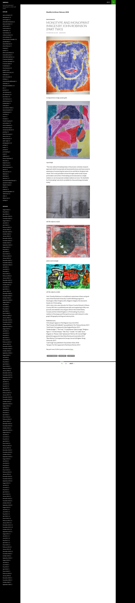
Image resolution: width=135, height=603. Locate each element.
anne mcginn (6, 19)
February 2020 (6, 315)
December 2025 (7, 216)
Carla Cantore (6, 28)
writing (4, 200)
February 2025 (6, 227)
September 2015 (7, 430)
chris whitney (6, 37)
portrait (5, 149)
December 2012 (7, 498)
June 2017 (5, 384)
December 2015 (7, 423)
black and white (6, 24)
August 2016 (6, 406)
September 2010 (7, 558)
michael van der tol (7, 129)
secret (4, 169)
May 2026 (5, 212)
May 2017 (5, 386)
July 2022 (5, 267)
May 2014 (5, 465)
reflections (5, 156)
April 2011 (5, 542)
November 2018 (7, 348)
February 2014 (6, 472)
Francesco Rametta (7, 61)
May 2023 (5, 249)
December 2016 (7, 397)
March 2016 (6, 417)
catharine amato (7, 35)
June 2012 (5, 511)
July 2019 (5, 331)
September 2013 (7, 481)
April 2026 (5, 214)
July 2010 (5, 562)
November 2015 (7, 425)
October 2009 (6, 582)
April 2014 (5, 467)
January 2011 (6, 549)
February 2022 (6, 276)
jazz (4, 88)
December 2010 (7, 551)
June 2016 (5, 410)
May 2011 (5, 540)
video (4, 196)
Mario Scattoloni (7, 125)
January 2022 (6, 278)
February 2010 (6, 573)
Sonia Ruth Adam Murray (9, 180)
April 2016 (5, 414)
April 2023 (5, 251)
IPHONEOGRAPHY (7, 85)
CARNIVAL (5, 30)
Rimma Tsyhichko (7, 158)
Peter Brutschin (6, 138)
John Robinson (6, 99)
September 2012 (7, 505)
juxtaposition (6, 103)
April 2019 (5, 337)
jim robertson (6, 94)
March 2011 (6, 544)
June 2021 (5, 287)
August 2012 (6, 507)
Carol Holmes (6, 32)
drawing (5, 48)
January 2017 (6, 395)
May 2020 (5, 309)
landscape (5, 105)
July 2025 (5, 223)
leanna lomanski (6, 110)
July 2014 (5, 461)
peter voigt (5, 140)
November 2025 (7, 218)
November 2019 (7, 322)
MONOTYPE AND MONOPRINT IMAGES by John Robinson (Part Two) (67, 26)
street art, (5, 189)
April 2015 (5, 441)
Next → (72, 363)
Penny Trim (5, 136)
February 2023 (6, 256)
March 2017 (6, 390)
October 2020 (6, 298)
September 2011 (7, 531)
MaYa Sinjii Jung (6, 127)
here (71, 349)
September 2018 (7, 353)
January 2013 (6, 496)
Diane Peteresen (7, 43)
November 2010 (7, 553)
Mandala (5, 118)
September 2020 (7, 300)
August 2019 (6, 328)
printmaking (6, 151)
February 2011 (6, 547)
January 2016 (6, 421)
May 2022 (5, 271)
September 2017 (7, 377)
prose (4, 154)
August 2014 (6, 459)
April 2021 (5, 289)
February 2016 (6, 419)
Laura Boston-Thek (7, 107)
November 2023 (7, 240)
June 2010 (5, 564)
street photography (7, 191)
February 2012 (6, 520)
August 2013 (6, 483)
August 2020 (6, 302)
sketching (5, 176)
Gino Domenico (6, 68)
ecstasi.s (5, 50)
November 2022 (7, 262)
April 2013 (5, 492)
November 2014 (7, 452)
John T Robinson (52, 355)
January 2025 (6, 229)
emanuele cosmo (7, 54)
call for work (6, 26)
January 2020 (6, 317)
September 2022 (7, 264)
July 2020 (5, 304)
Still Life (4, 187)
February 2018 (6, 368)
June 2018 (5, 359)
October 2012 (6, 503)
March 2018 (6, 366)
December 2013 (7, 476)
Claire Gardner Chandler (9, 39)
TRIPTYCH (5, 193)
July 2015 (5, 434)
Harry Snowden (6, 77)
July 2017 (5, 381)
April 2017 (5, 388)
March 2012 (6, 518)
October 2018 (6, 350)
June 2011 (5, 538)
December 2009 (7, 578)
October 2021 (6, 284)
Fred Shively (6, 66)
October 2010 (6, 556)
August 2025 (6, 220)
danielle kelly (6, 41)
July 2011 (5, 536)
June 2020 (5, 306)
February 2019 (6, 342)
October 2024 (6, 234)
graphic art (5, 70)
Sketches (5, 174)
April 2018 (5, 364)
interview (5, 83)
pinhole (4, 145)
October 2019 (6, 324)
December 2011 (7, 525)
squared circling (6, 182)
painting (5, 132)
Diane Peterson (6, 46)
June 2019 (5, 333)
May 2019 (5, 335)
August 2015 (6, 432)
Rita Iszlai (5, 160)
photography (50, 19)
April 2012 (5, 516)
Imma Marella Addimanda (9, 81)
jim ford (5, 90)
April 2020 (5, 311)
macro (4, 116)
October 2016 (6, 401)
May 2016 (5, 412)
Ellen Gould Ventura (7, 52)
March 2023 (6, 253)
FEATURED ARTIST (7, 57)
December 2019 (7, 320)
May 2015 (5, 439)
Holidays (5, 79)
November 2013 (7, 478)
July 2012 (5, 509)
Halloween (5, 74)
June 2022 (5, 269)
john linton (5, 96)
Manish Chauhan (7, 121)
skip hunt (5, 178)
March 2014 (6, 470)
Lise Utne (5, 114)
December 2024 (7, 231)
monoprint (62, 355)
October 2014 (6, 454)
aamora (5, 2)
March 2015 (6, 443)
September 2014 (7, 456)
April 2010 (5, 569)
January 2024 (6, 236)
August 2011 (6, 533)
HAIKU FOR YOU (7, 72)
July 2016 (5, 408)
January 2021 (6, 291)
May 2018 (5, 361)
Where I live (5, 198)
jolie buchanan (6, 101)
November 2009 (7, 580)
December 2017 (7, 373)
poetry (4, 147)
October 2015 (6, 428)
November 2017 (7, 375)
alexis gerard (6, 17)
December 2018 (7, 346)
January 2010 (6, 575)
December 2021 (7, 280)
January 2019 (6, 344)
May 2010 (5, 567)
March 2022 (6, 273)
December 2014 (7, 450)
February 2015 (6, 445)
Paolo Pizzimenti (7, 134)
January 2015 (6, 447)
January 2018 (6, 370)
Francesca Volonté (7, 59)
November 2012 (7, 500)
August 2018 (6, 355)
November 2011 (7, 527)
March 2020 (6, 313)
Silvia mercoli (6, 171)
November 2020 (7, 295)
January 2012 (6, 522)
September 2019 (7, 326)
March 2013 (6, 494)
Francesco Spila (6, 63)
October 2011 (6, 529)
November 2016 (7, 399)
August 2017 (6, 379)
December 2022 (7, 260)
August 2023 (6, 247)
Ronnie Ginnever (7, 167)
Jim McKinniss (6, 92)
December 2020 (7, 293)
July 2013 (5, 485)
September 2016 (7, 403)
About (108, 2)
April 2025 (5, 225)
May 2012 (5, 514)
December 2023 (7, 238)
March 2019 (6, 339)
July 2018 (5, 357)
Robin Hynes (6, 165)
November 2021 (7, 282)
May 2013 (5, 489)
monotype (71, 355)
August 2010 (6, 560)
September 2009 (7, 584)
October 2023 (6, 242)
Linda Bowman (6, 112)
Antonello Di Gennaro (8, 21)
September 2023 (7, 245)
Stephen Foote (6, 185)
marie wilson (6, 123)
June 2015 (5, 436)
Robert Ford (6, 163)
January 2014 (6, 474)
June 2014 (5, 463)
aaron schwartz (6, 15)
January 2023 (6, 258)
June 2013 (5, 487)
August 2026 (6, 209)
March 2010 (6, 571)
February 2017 (6, 392)
